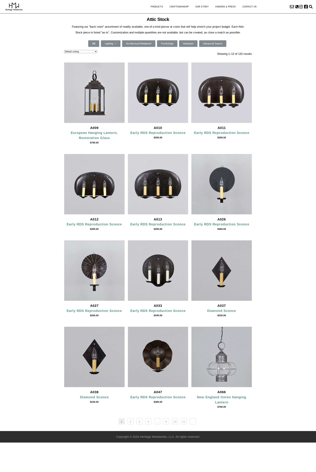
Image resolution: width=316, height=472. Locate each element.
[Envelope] (292, 6)
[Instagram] (301, 6)
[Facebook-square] (305, 6)
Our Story (202, 6)
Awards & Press (225, 6)
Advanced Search (212, 43)
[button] (297, 7)
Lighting (109, 43)
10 (175, 421)
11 (183, 421)
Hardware (188, 43)
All (93, 43)
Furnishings (167, 43)
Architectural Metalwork (138, 43)
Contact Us (249, 6)
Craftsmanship (179, 6)
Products (157, 6)
